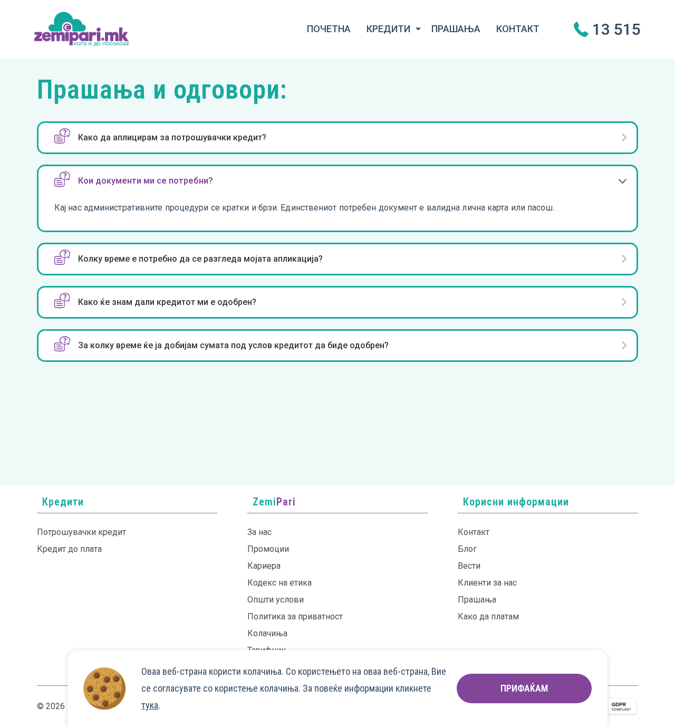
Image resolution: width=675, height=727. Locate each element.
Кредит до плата (69, 549)
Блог (467, 549)
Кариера (264, 566)
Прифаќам (524, 688)
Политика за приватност (295, 616)
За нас (259, 532)
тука (149, 705)
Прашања (455, 28)
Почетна (329, 28)
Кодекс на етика (279, 583)
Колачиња (267, 633)
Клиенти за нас (487, 583)
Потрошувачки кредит (81, 532)
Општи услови (275, 600)
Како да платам (488, 616)
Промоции (268, 549)
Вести (469, 566)
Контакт (517, 28)
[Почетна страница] (81, 28)
